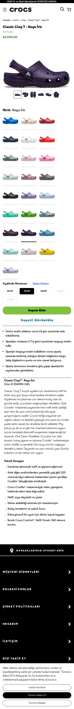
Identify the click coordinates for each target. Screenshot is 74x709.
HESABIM (10, 624)
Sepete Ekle (37, 310)
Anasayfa (6, 20)
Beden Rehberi (41, 283)
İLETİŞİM (10, 641)
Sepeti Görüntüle (37, 320)
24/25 (44, 291)
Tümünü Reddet (37, 703)
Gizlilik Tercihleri (37, 687)
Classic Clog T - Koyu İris (38, 20)
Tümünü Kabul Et (37, 695)
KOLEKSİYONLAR (17, 589)
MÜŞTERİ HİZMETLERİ (21, 572)
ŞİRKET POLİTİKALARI (21, 606)
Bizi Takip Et (14, 658)
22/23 (10, 291)
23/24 (27, 291)
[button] (37, 572)
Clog (23, 20)
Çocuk (16, 20)
